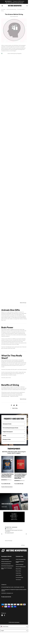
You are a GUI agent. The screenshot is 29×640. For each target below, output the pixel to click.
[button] (2, 6)
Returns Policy (18, 568)
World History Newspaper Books (7, 565)
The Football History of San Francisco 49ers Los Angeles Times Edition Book (20, 476)
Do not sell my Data (19, 577)
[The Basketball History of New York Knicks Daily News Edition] (7, 464)
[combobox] (14, 626)
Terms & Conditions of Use (20, 566)
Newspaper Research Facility (20, 562)
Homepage (3, 9)
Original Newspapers (5, 559)
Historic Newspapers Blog (11, 9)
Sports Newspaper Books (6, 563)
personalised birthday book (6, 388)
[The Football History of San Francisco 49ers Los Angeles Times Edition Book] (20, 464)
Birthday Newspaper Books (6, 561)
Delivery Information (19, 564)
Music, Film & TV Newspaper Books (6, 568)
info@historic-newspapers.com (7, 593)
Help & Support (18, 575)
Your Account (18, 579)
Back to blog (14, 408)
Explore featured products (6, 486)
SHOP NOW (4, 506)
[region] (14, 533)
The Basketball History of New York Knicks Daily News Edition (7, 475)
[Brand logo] (14, 550)
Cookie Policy (18, 573)
